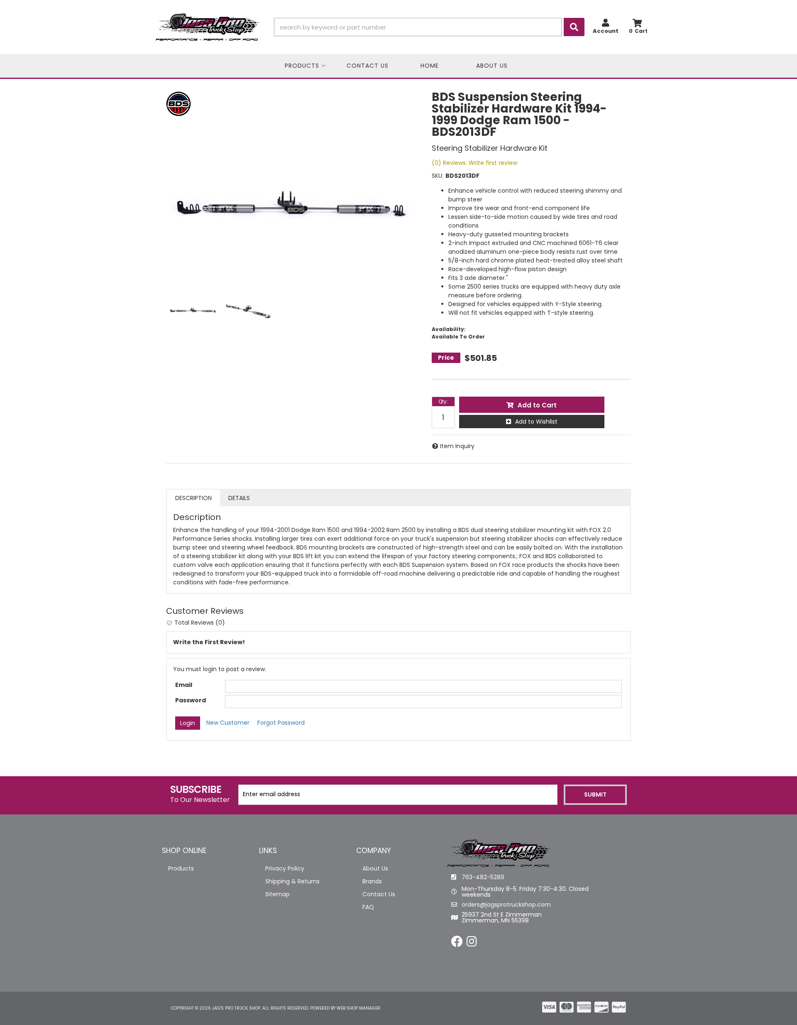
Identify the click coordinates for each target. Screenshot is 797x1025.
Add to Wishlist (536, 421)
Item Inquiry (457, 446)
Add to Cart (537, 405)
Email (183, 685)
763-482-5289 (483, 877)
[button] (429, 27)
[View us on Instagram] (472, 943)
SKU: (437, 176)
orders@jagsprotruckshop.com (506, 904)
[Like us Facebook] (457, 943)
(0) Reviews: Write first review (474, 163)
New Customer (227, 722)
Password (190, 700)
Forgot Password (281, 722)
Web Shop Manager (358, 1008)
